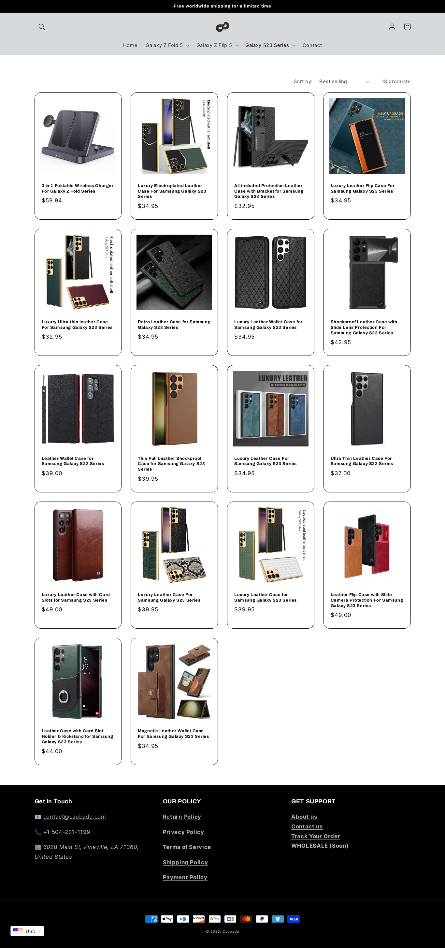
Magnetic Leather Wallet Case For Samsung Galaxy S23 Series (173, 734)
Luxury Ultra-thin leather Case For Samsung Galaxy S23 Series (77, 325)
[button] (42, 26)
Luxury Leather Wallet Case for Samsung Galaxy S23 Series (268, 325)
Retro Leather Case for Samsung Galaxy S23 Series (174, 325)
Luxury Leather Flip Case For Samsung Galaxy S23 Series (363, 188)
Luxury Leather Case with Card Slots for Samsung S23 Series (76, 597)
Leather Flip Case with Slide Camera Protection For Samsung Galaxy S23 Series (367, 600)
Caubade (231, 931)
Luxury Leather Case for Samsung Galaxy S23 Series (265, 597)
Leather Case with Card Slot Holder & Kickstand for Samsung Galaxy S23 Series (77, 736)
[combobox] (27, 931)
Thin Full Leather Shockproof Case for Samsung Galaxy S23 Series (171, 464)
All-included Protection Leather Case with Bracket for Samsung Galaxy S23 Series (268, 191)
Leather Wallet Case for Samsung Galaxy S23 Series (73, 461)
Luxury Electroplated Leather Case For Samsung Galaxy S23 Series (172, 191)
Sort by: (303, 81)
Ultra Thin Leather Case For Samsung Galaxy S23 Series (362, 461)
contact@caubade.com (74, 816)
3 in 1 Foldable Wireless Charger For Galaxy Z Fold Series (78, 188)
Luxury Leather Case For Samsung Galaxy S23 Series (265, 461)
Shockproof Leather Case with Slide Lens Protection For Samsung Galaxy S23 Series (364, 327)
